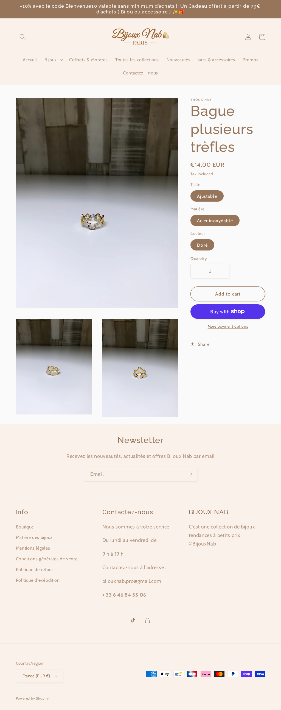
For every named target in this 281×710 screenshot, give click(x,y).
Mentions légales (33, 548)
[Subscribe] (190, 474)
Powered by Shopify (32, 698)
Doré (202, 245)
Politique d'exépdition (38, 580)
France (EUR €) (36, 675)
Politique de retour (34, 569)
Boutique (25, 527)
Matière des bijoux (34, 537)
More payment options (228, 326)
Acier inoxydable (215, 220)
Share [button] (203, 344)
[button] (23, 37)
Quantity (198, 258)
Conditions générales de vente (47, 558)
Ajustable (207, 196)
